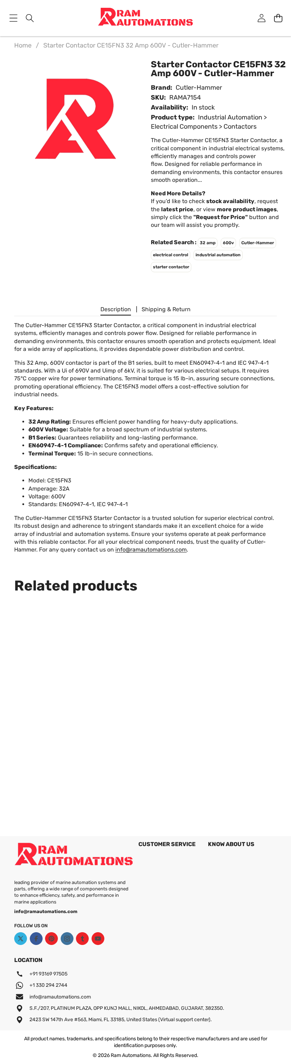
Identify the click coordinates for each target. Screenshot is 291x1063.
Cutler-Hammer (199, 87)
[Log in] (261, 18)
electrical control (170, 254)
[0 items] (278, 18)
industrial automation (218, 254)
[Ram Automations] (145, 18)
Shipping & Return (166, 309)
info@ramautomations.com (151, 549)
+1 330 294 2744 (48, 985)
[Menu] (13, 18)
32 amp (207, 242)
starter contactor (171, 266)
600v (228, 242)
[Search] (30, 18)
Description (115, 309)
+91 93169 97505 (48, 974)
